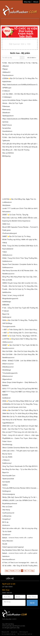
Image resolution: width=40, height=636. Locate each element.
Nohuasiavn (6, 211)
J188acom (6, 460)
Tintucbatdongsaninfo (10, 373)
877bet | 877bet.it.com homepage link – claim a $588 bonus (20, 562)
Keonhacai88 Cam (8, 475)
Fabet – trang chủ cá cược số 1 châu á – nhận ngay (20, 435)
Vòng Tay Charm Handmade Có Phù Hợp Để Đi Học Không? (20, 466)
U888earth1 (6, 72)
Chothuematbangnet (9, 233)
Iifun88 (4, 544)
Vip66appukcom (8, 116)
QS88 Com (6, 224)
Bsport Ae (5, 314)
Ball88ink (5, 385)
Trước (12, 571)
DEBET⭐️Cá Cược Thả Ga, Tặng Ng (15, 215)
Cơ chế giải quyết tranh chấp (11, 628)
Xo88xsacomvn (7, 267)
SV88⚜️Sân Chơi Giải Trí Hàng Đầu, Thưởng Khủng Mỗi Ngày (20, 320)
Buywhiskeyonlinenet (9, 503)
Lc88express (6, 516)
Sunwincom (6, 534)
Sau (32, 571)
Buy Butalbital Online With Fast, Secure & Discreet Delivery (20, 550)
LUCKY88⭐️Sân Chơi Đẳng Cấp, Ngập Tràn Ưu (19, 199)
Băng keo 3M (5, 632)
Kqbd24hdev (6, 81)
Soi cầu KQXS (7, 457)
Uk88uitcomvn (7, 255)
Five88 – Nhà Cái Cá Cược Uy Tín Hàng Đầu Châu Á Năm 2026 (20, 289)
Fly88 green (6, 230)
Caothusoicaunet (8, 513)
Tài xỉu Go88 (6, 531)
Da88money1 (7, 463)
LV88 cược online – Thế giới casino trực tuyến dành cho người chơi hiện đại (20, 451)
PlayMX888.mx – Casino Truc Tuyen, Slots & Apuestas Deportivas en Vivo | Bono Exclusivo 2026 (20, 438)
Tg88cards (6, 140)
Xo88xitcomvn (7, 261)
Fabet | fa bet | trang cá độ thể (13, 295)
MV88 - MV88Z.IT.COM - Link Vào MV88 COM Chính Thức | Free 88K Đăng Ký (20, 361)
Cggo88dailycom (8, 423)
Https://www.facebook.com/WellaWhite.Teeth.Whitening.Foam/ (20, 119)
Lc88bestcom (7, 202)
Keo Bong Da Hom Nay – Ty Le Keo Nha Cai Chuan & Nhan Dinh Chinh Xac (20, 469)
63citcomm (6, 525)
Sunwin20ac (6, 128)
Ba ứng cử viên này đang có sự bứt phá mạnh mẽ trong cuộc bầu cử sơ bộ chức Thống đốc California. (20, 134)
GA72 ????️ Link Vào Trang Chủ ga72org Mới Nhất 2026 (20, 388)
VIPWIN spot (6, 88)
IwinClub (5, 122)
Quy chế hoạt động (8, 624)
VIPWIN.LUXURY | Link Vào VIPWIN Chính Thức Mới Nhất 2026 (20, 500)
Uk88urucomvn (7, 342)
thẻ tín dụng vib (23, 632)
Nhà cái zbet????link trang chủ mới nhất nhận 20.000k (20, 432)
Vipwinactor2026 (8, 479)
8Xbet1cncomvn (8, 364)
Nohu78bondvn (7, 541)
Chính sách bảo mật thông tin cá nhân (13, 626)
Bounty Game (7, 454)
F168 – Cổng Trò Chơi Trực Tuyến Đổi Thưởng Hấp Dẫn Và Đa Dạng (20, 308)
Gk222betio (6, 205)
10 (25, 571)
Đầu (7, 571)
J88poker (5, 66)
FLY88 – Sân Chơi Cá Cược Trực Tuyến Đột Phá (19, 137)
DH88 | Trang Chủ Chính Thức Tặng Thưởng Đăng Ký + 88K (20, 258)
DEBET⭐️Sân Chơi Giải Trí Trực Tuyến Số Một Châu (20, 345)
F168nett (5, 311)
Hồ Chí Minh (31, 57)
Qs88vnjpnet (6, 317)
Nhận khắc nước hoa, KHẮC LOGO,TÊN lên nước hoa (20, 218)
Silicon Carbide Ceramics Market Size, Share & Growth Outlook (20, 448)
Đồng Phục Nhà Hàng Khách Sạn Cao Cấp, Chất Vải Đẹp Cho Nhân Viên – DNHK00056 (20, 277)
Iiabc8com (6, 556)
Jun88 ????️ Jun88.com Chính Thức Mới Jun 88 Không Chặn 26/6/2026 (20, 208)
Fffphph (5, 69)
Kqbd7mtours (7, 125)
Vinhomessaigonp (8, 494)
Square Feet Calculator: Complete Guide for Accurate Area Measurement (20, 264)
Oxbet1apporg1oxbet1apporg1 (13, 547)
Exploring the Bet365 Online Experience (16, 221)
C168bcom (6, 91)
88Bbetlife (5, 305)
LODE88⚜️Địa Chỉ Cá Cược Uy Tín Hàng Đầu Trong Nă (20, 78)
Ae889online (6, 292)
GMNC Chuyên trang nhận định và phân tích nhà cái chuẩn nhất (20, 283)
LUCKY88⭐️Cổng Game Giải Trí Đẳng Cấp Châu (19, 339)
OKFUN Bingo (7, 323)
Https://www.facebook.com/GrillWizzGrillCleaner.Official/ (20, 85)
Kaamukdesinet (7, 249)
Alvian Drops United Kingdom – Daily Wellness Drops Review (20, 382)
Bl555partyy (6, 156)
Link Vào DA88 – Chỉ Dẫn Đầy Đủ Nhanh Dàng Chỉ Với (20, 94)
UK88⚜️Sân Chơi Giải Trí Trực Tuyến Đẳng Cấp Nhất (20, 410)
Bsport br (5, 472)
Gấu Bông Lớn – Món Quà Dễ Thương (15, 150)
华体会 (4, 243)
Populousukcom (8, 75)
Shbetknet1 (6, 112)
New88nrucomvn (8, 348)
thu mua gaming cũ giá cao (25, 634)
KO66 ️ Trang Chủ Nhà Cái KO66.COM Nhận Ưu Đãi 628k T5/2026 (20, 246)
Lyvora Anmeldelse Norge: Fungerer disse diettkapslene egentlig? (20, 100)
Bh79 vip (5, 522)
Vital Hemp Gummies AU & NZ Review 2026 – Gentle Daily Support (20, 270)
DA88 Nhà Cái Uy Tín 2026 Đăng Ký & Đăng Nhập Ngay (20, 416)
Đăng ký (35, 2)
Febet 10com (7, 441)
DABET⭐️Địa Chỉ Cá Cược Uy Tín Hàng (16, 236)
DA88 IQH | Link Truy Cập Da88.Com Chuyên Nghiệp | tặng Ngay (20, 426)
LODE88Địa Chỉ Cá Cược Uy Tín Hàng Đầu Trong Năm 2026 (20, 404)
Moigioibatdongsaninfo (10, 298)
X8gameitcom (7, 379)
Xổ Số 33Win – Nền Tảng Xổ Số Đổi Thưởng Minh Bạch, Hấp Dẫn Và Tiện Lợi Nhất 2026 (20, 566)
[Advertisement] (20, 178)
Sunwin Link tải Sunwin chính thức (14, 407)
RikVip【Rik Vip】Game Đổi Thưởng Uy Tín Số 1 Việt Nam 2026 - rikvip (20, 497)
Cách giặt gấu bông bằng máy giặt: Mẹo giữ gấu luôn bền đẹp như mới (20, 144)
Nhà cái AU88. (7, 280)
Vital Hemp (6, 510)
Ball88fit (5, 395)
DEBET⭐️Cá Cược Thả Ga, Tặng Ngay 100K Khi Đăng (20, 336)
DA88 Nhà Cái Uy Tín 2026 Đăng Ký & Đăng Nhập (20, 413)
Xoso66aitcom (7, 131)
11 (28, 571)
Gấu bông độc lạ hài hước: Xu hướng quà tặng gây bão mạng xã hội (20, 147)
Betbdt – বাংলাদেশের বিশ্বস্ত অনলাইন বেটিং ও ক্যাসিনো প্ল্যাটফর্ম (19, 553)
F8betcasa (6, 106)
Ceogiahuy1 (6, 519)
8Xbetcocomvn (7, 376)
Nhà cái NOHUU (8, 153)
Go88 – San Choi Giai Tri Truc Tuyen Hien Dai (18, 429)
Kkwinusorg (6, 109)
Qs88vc (5, 485)
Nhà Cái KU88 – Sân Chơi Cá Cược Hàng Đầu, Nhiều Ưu (20, 351)
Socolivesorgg (7, 444)
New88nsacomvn (8, 357)
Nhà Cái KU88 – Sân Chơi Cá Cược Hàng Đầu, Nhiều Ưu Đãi (20, 354)
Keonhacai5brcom (8, 559)
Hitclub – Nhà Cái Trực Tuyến (12, 103)
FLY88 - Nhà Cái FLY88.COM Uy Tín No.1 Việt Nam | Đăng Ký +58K (20, 63)
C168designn (7, 97)
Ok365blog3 (6, 370)
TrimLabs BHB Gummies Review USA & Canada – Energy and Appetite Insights (20, 488)
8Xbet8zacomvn (8, 367)
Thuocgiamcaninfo (8, 326)
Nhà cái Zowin (7, 507)
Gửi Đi (32, 603)
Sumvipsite (6, 482)
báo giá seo (14, 632)
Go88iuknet (6, 398)
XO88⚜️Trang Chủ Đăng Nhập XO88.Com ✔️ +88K (20, 401)
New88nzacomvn (8, 274)
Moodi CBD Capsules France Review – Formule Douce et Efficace (20, 227)
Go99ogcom (6, 491)
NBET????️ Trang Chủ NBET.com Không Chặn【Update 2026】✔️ (20, 392)
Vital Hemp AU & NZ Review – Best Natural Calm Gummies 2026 (20, 420)
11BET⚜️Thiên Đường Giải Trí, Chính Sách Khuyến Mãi (20, 329)
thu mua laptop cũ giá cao (8, 634)
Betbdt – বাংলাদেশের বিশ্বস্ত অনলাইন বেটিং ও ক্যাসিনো (17, 538)
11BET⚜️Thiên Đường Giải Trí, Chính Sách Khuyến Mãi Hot (20, 333)
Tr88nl (4, 252)
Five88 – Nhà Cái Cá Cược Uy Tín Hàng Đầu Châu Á (20, 286)
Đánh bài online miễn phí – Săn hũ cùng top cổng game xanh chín (20, 528)
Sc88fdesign (6, 302)
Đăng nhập (27, 2)
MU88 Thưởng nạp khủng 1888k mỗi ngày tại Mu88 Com (20, 239)
